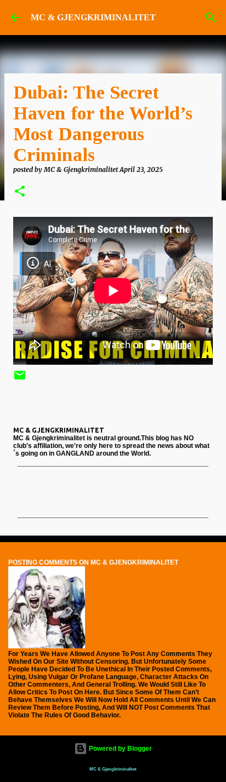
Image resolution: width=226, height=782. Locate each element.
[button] (19, 192)
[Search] (210, 17)
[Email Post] (19, 379)
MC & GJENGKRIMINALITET (93, 17)
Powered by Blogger (119, 748)
